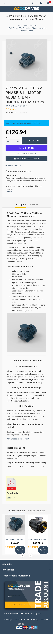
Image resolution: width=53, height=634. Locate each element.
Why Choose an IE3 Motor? (18, 439)
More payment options (26, 153)
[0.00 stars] (10, 547)
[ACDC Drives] (26, 9)
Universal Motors (16, 106)
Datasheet (11, 498)
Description (20, 204)
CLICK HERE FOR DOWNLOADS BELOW (23, 123)
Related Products (16, 510)
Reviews (34, 204)
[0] (48, 3)
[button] (11, 109)
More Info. (10, 191)
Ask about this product (27, 159)
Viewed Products (36, 510)
